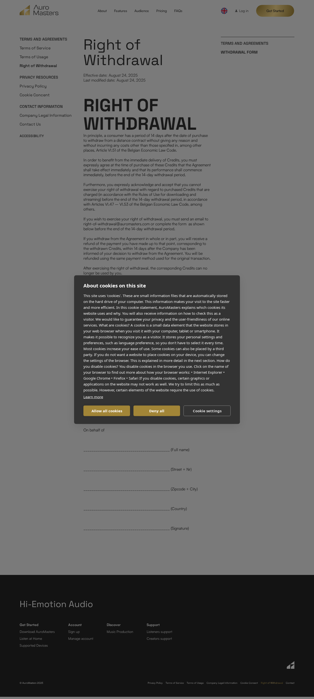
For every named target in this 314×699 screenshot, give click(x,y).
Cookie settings (207, 410)
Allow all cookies (107, 410)
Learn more (93, 396)
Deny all (156, 410)
